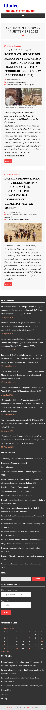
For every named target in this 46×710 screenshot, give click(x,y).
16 (42, 641)
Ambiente (15, 215)
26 (17, 648)
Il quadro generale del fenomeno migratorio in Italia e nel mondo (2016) (23, 502)
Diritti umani (11, 82)
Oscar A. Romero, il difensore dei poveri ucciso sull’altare (20, 550)
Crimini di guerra (12, 85)
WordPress (36, 707)
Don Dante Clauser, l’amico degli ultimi (17, 487)
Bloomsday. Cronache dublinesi (14, 462)
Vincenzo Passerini (13, 80)
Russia (21, 85)
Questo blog (6, 690)
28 (29, 648)
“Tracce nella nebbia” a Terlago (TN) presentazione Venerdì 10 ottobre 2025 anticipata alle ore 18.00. (22, 389)
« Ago (3, 651)
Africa (9, 215)
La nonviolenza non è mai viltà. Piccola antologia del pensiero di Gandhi (22, 525)
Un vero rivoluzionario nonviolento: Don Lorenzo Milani (21, 565)
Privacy (4, 698)
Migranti (7, 217)
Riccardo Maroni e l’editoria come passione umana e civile (22, 557)
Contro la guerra (7, 467)
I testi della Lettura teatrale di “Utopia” (17, 495)
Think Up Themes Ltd (18, 707)
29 (35, 648)
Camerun (25, 219)
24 (4, 648)
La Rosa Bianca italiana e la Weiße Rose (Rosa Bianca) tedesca (20, 533)
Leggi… (7, 161)
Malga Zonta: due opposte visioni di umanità (19, 543)
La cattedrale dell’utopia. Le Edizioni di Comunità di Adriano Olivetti (22, 517)
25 (10, 648)
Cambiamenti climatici (14, 219)
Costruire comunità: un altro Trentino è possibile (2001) (21, 473)
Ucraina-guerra (29, 85)
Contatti (4, 694)
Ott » (7, 651)
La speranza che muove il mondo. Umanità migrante (22, 539)
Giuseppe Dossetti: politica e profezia (16, 491)
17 (4, 645)
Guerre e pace (21, 82)
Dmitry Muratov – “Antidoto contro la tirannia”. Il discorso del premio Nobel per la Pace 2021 (21, 481)
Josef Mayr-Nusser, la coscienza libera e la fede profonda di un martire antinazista (20, 509)
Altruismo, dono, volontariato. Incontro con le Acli (21, 458)
